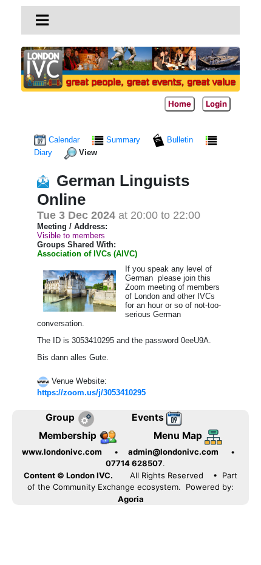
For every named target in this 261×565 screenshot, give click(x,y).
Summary (123, 139)
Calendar (64, 139)
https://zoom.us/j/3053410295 (91, 392)
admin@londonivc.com (173, 451)
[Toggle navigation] (42, 20)
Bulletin (179, 139)
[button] (42, 20)
